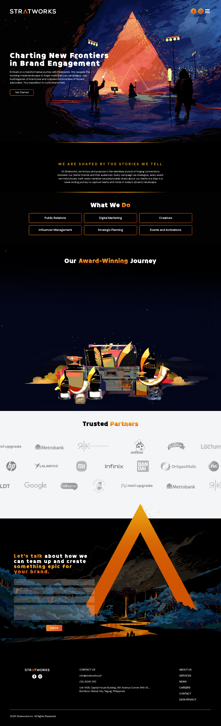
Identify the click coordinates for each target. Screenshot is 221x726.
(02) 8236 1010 (87, 682)
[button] (54, 628)
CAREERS (184, 688)
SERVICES (185, 676)
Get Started (22, 92)
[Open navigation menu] (207, 11)
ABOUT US (185, 670)
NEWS (183, 682)
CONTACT (185, 694)
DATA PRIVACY (187, 700)
